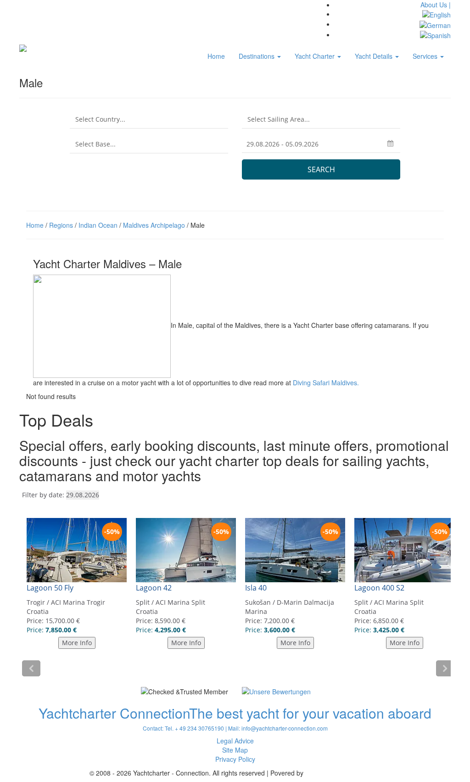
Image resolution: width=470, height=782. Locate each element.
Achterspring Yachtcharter (342, 772)
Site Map (235, 749)
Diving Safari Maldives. (326, 382)
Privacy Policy (235, 759)
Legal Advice (235, 740)
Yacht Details (374, 56)
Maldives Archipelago (154, 225)
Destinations (257, 56)
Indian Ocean (98, 225)
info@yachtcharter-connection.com (284, 728)
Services (426, 56)
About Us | (435, 4)
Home (216, 56)
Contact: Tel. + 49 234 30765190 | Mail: (192, 728)
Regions (61, 225)
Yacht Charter (315, 56)
